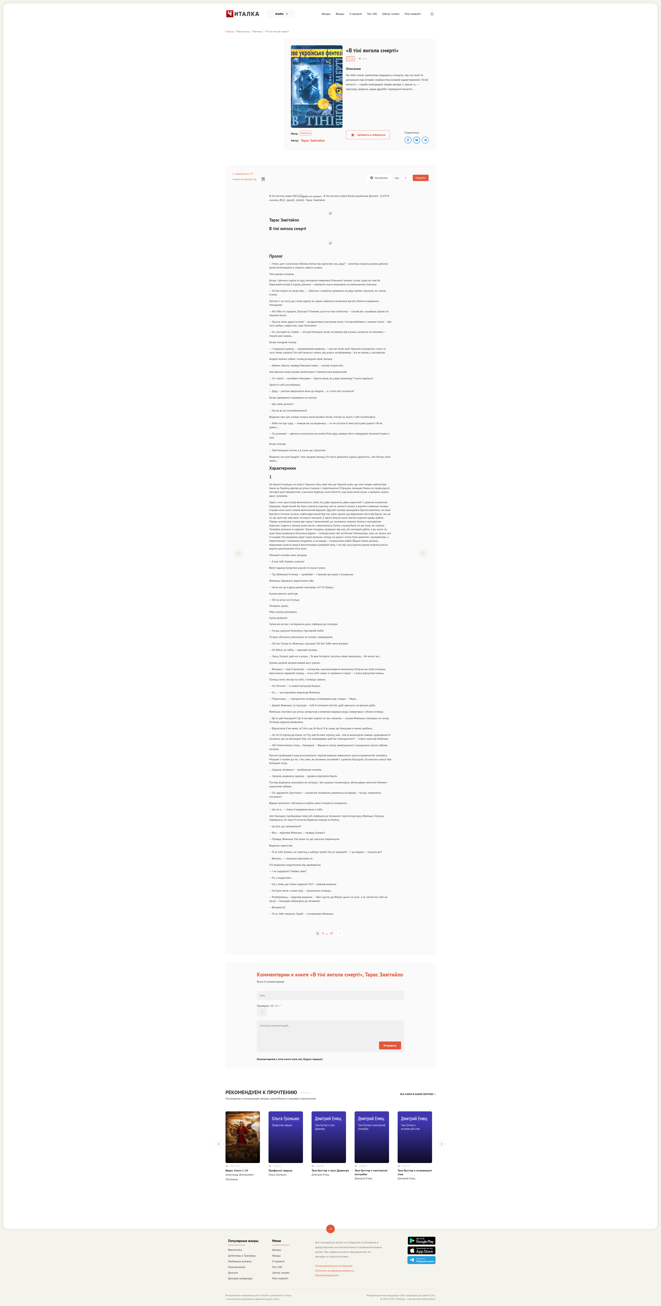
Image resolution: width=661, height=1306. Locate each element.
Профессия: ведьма (280, 1170)
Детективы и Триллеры (242, 1255)
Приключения (236, 1267)
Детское (233, 1272)
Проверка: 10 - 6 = (269, 1005)
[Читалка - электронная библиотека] (242, 13)
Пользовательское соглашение (333, 1265)
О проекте (355, 13)
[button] (432, 13)
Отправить (390, 1045)
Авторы (326, 13)
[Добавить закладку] (263, 179)
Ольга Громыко (278, 1174)
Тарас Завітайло (313, 140)
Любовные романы (239, 1261)
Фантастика (243, 31)
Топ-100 (372, 13)
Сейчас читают (391, 13)
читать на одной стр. (244, 179)
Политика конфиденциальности (334, 1270)
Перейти (421, 177)
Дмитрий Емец (320, 1174)
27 (331, 933)
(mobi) (300, 200)
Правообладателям (327, 1275)
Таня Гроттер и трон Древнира (330, 1170)
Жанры (340, 13)
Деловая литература (240, 1278)
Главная (229, 31)
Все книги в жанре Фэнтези (416, 1094)
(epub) (290, 200)
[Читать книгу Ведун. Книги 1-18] (242, 1137)
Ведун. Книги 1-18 (236, 1170)
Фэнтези (257, 31)
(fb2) (282, 200)
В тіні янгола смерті (277, 31)
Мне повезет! (413, 13)
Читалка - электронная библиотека (415, 1298)
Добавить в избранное (371, 134)
